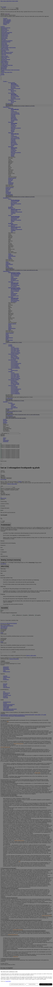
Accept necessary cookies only (17, 984)
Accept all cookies (46, 984)
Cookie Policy (8, 981)
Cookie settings (32, 984)
